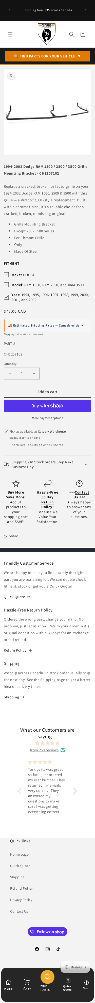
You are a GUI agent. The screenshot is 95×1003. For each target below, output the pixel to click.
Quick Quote (14, 596)
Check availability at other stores (36, 445)
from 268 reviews (44, 750)
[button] (10, 34)
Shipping (9, 334)
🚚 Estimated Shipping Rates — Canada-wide (45, 325)
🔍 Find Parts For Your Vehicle (47, 56)
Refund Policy (21, 888)
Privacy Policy (21, 899)
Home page (19, 854)
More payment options (47, 418)
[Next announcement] (85, 10)
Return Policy (15, 650)
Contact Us (19, 911)
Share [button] (13, 536)
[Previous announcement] (9, 10)
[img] (47, 743)
